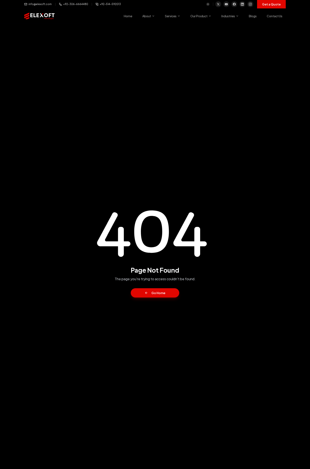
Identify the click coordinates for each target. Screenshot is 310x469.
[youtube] (226, 4)
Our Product (199, 16)
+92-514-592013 (110, 4)
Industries (228, 16)
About (146, 16)
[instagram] (250, 4)
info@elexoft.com (40, 4)
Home (128, 16)
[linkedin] (242, 4)
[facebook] (234, 4)
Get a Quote (271, 4)
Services (171, 16)
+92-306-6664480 (75, 4)
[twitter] (218, 4)
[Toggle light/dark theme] (208, 4)
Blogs (253, 16)
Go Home (158, 293)
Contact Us (274, 16)
